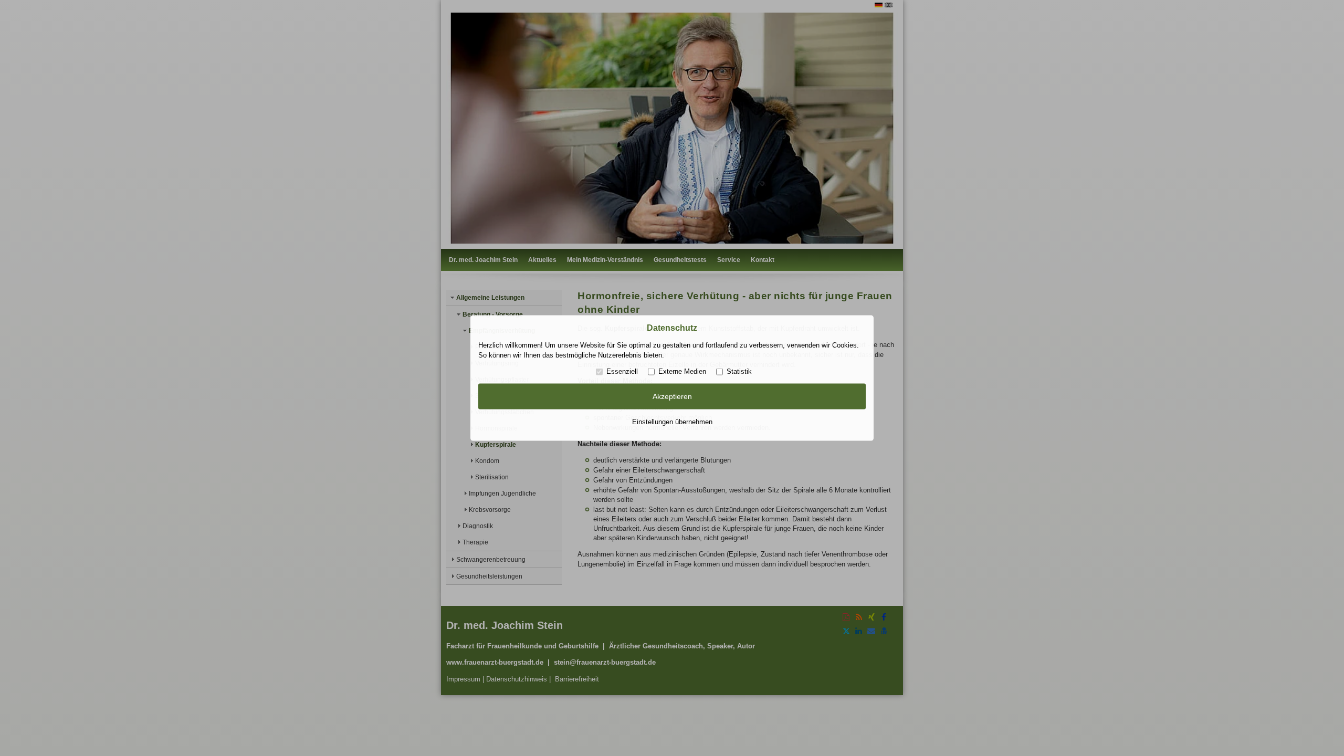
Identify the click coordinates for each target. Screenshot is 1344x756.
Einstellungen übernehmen (672, 421)
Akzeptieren (672, 396)
